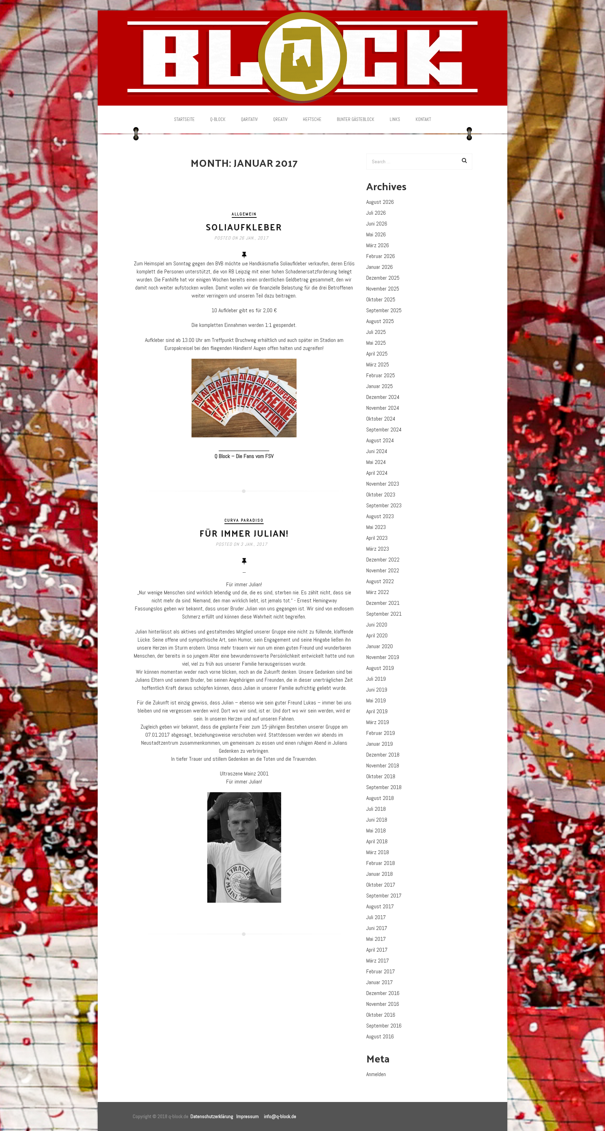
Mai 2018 (376, 830)
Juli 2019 (376, 678)
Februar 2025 (380, 375)
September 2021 (384, 613)
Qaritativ (249, 119)
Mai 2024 (376, 462)
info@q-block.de (280, 1116)
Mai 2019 (376, 700)
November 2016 (382, 1004)
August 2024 (380, 440)
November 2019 (382, 657)
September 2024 (384, 429)
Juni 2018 (376, 819)
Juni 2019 (376, 689)
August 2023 (380, 516)
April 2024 (377, 473)
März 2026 (377, 245)
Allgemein (244, 214)
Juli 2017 (376, 917)
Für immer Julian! (244, 533)
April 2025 (377, 353)
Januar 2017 (379, 982)
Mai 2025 (376, 342)
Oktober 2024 (380, 418)
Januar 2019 (379, 743)
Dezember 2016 (382, 993)
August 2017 (380, 906)
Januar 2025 (379, 386)
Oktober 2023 (380, 494)
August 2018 (380, 798)
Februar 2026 (380, 256)
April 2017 (377, 949)
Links (395, 119)
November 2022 (382, 570)
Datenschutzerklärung (211, 1116)
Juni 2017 (376, 928)
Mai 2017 (376, 939)
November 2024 (382, 407)
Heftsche (312, 119)
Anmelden (376, 1074)
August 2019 (380, 668)
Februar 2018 (380, 863)
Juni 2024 (376, 451)
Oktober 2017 (380, 884)
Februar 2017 (380, 971)
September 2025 (384, 310)
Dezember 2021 (382, 603)
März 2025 (377, 364)
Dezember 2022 (382, 559)
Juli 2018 (376, 809)
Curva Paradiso (244, 520)
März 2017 (377, 960)
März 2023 (377, 548)
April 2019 (377, 711)
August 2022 (380, 581)
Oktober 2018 (380, 776)
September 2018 (384, 787)
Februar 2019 (380, 733)
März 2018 (377, 852)
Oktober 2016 (380, 1014)
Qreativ (280, 119)
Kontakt (423, 119)
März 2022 (377, 592)
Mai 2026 (376, 234)
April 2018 (377, 841)
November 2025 (382, 288)
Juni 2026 (376, 223)
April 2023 (377, 538)
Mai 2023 (376, 527)
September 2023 (384, 505)
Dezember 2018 (382, 754)
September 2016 (384, 1025)
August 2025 (380, 321)
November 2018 (382, 765)
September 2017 (384, 895)
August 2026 (380, 202)
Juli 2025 (376, 332)
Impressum (247, 1116)
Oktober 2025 (380, 299)
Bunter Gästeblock (355, 119)
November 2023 (382, 483)
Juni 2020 (376, 624)
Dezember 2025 (382, 277)
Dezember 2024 (382, 397)
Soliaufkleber (244, 227)
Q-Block (217, 119)
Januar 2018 (379, 874)
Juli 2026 (376, 212)
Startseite (184, 119)
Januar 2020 (379, 646)
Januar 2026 (379, 267)
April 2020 (377, 635)
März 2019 (377, 722)
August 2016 (380, 1036)
